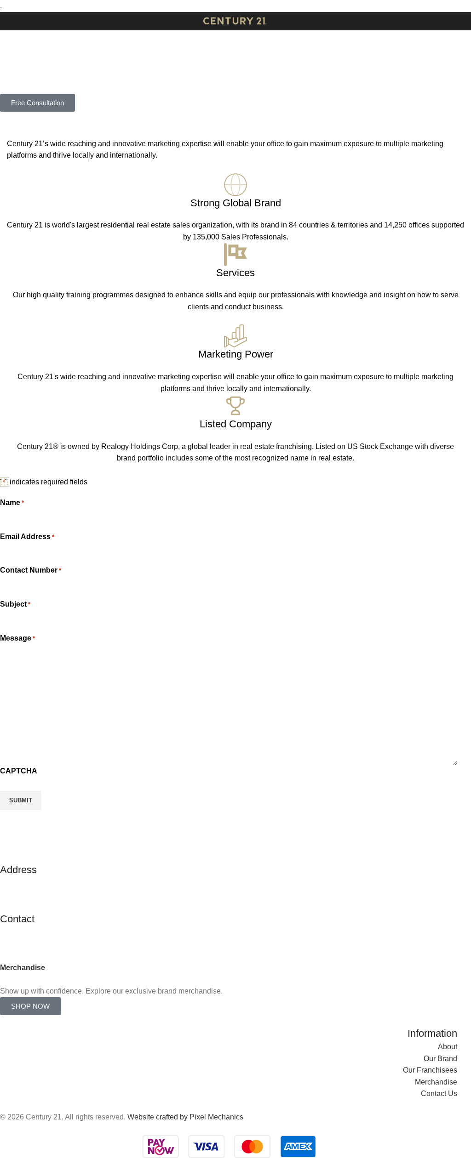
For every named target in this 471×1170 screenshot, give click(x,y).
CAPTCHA (18, 771)
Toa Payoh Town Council (40, 894)
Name (12, 502)
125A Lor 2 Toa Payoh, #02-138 (51, 883)
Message (17, 638)
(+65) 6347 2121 (27, 944)
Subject (15, 604)
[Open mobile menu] (10, 21)
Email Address (27, 536)
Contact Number (30, 570)
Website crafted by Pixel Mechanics (185, 1117)
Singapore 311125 (30, 906)
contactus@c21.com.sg (38, 932)
